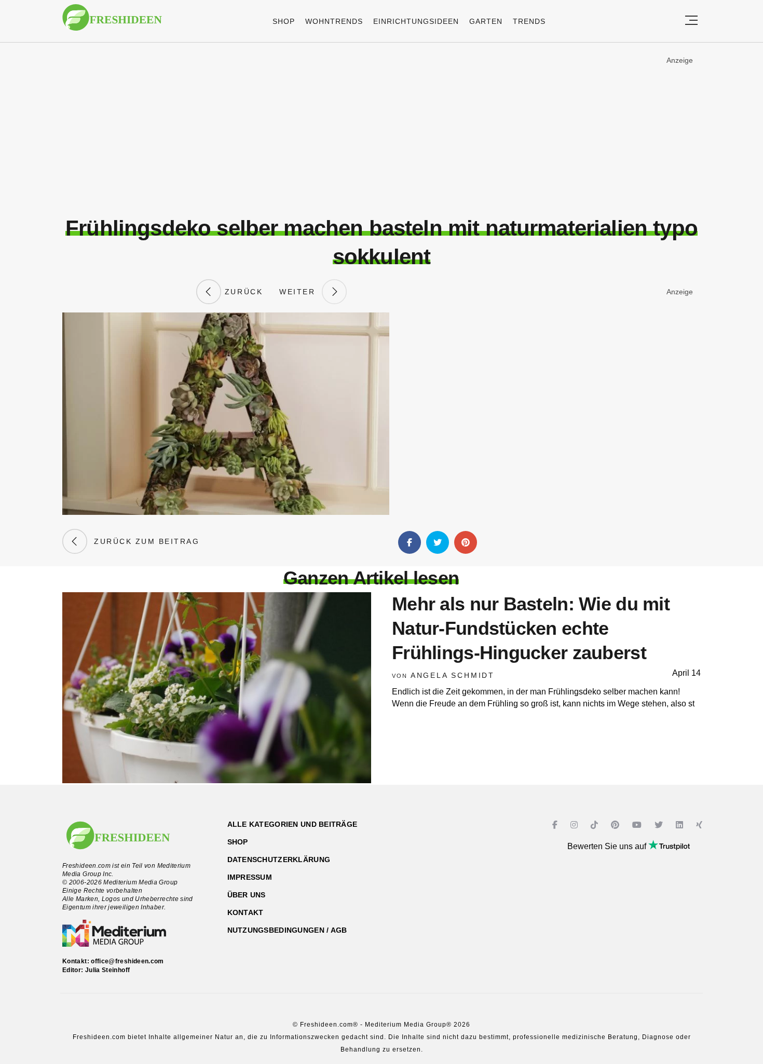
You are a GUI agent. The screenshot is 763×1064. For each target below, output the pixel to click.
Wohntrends (334, 21)
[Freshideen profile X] (660, 825)
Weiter (300, 292)
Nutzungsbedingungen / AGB (287, 930)
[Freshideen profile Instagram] (575, 825)
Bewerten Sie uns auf (607, 846)
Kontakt (245, 912)
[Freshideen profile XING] (700, 825)
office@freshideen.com (127, 961)
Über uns (246, 895)
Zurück (242, 292)
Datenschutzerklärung (279, 859)
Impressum (249, 877)
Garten (485, 21)
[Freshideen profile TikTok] (596, 825)
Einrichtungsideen (416, 21)
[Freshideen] (112, 22)
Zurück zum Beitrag (143, 541)
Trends (529, 21)
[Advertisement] (381, 129)
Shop (283, 21)
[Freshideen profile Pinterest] (616, 825)
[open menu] (691, 21)
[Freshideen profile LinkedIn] (681, 825)
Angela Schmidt (453, 675)
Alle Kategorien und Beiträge (292, 824)
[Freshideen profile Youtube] (638, 825)
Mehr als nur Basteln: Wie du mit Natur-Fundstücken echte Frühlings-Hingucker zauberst (531, 628)
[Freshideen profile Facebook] (556, 825)
